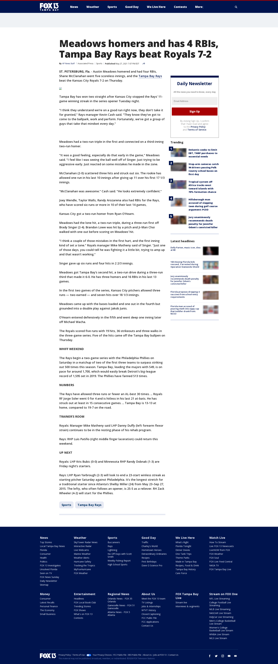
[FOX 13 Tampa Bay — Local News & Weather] (50, 7)
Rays (110, 546)
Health (43, 557)
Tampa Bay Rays (150, 76)
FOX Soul (214, 557)
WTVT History (149, 610)
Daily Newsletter (48, 580)
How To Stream (217, 542)
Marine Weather (82, 553)
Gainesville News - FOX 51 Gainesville (121, 607)
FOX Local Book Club (85, 602)
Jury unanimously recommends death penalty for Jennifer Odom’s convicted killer (185, 280)
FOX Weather (81, 573)
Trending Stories (82, 606)
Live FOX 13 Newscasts (221, 546)
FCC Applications (150, 621)
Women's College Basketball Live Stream (221, 629)
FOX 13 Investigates (50, 565)
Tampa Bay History (186, 569)
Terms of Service (196, 129)
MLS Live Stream (218, 638)
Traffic (145, 542)
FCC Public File (149, 617)
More (199, 7)
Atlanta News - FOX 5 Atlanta (119, 614)
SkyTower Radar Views (85, 542)
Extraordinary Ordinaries (154, 553)
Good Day (149, 538)
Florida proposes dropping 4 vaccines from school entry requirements (185, 294)
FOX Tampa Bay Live (220, 569)
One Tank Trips (183, 553)
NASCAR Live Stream (220, 613)
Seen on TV (46, 573)
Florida (43, 550)
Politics (43, 561)
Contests (78, 617)
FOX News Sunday (49, 577)
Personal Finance (49, 606)
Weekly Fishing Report (119, 560)
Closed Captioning (151, 614)
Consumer (45, 553)
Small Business (48, 614)
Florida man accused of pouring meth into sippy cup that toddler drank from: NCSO (185, 310)
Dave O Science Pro (152, 565)
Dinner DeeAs (183, 550)
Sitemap (44, 584)
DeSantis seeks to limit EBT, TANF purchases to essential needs (203, 153)
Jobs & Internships (151, 606)
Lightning (112, 550)
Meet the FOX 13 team (153, 598)
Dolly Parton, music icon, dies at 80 (185, 249)
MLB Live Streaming (219, 609)
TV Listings (147, 602)
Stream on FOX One (223, 594)
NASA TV (214, 565)
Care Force (181, 573)
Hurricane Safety (82, 561)
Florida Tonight (183, 546)
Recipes (146, 557)
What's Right (182, 542)
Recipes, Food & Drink (187, 565)
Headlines (79, 598)
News (44, 538)
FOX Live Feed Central (220, 561)
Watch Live (217, 538)
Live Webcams (81, 550)
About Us (148, 594)
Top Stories (46, 542)
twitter (216, 656)
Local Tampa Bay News (52, 546)
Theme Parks (182, 557)
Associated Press (85, 63)
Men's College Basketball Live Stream (222, 622)
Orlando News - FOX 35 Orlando (120, 600)
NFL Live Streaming (219, 598)
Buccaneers (114, 542)
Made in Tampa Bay (186, 561)
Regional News (118, 594)
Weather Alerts (81, 557)
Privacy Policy (198, 126)
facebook (209, 656)
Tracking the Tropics (84, 565)
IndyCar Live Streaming (221, 616)
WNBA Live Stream (219, 634)
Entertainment (84, 594)
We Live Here (185, 538)
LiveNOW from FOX (219, 550)
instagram (222, 656)
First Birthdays (149, 561)
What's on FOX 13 (83, 614)
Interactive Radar (83, 546)
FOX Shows (80, 610)
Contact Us (147, 625)
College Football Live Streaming (220, 604)
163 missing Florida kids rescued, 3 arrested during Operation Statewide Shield (185, 264)
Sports (99, 63)
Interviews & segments (187, 606)
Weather (80, 538)
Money (45, 594)
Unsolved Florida (48, 569)
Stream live (181, 602)
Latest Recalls (47, 602)
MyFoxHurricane (82, 569)
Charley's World (150, 546)
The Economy (47, 610)
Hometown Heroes (152, 550)
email (235, 656)
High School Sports (117, 564)
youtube (229, 656)
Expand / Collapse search (236, 7)
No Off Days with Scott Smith (120, 555)
